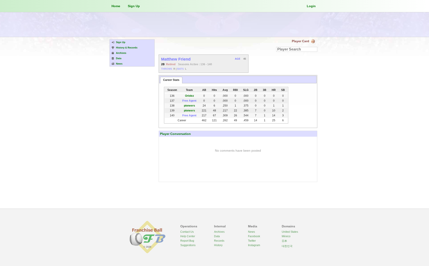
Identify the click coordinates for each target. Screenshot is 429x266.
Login (311, 6)
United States (290, 231)
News (251, 231)
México (286, 236)
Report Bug (187, 240)
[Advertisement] (214, 25)
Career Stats (171, 80)
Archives (219, 231)
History (218, 245)
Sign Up (134, 6)
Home (115, 6)
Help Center (187, 236)
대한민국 (287, 246)
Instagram (254, 245)
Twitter (252, 240)
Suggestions (188, 245)
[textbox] (296, 49)
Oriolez (189, 95)
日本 (284, 241)
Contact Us (187, 231)
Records (219, 240)
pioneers (189, 105)
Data (217, 236)
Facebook (254, 236)
